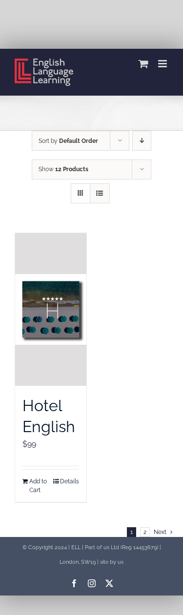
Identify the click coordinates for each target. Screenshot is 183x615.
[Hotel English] (50, 309)
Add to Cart (38, 486)
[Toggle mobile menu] (163, 64)
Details (69, 481)
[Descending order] (141, 141)
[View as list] (99, 193)
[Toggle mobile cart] (143, 64)
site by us (111, 562)
